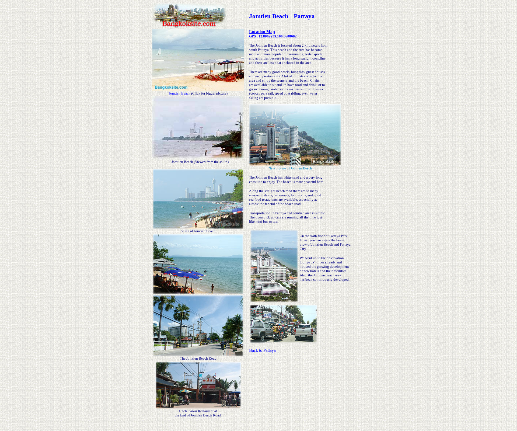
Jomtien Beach (179, 93)
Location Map (262, 31)
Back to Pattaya (262, 350)
